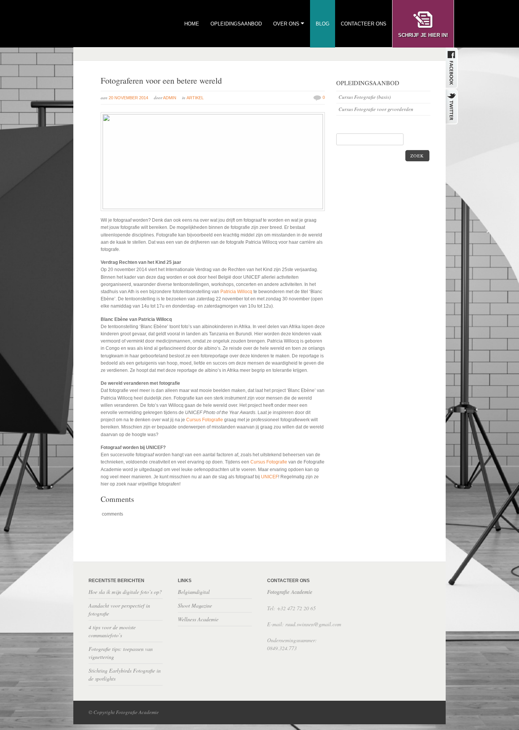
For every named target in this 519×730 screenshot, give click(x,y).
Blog (322, 24)
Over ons (286, 24)
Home (191, 24)
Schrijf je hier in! (423, 35)
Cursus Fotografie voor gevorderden (376, 109)
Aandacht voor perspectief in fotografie (119, 609)
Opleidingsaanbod (236, 24)
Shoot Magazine (195, 605)
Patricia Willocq (236, 291)
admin (169, 97)
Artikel (195, 97)
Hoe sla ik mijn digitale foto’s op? (125, 591)
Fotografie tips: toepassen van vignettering (121, 652)
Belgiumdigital (194, 591)
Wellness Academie (198, 619)
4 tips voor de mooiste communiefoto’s (112, 631)
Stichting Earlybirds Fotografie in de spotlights (125, 674)
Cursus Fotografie (205, 419)
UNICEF (269, 476)
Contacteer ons (363, 24)
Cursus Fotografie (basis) (365, 97)
